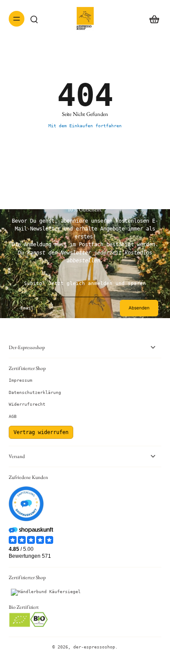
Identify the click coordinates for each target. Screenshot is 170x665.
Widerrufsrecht (27, 404)
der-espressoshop (94, 647)
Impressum (20, 380)
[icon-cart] (151, 18)
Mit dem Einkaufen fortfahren (85, 125)
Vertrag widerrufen (41, 432)
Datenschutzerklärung (35, 392)
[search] (34, 18)
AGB (13, 416)
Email (27, 307)
